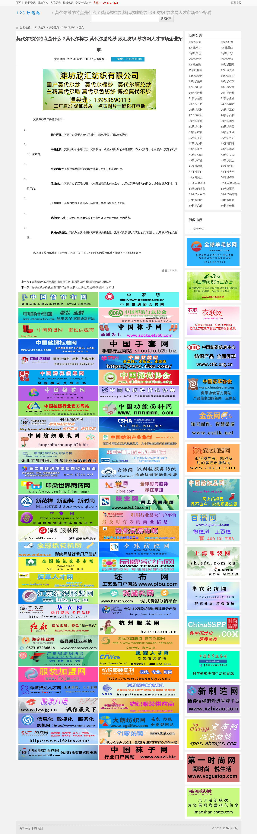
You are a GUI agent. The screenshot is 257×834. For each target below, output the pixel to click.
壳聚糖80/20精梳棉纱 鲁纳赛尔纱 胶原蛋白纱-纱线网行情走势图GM (71, 281)
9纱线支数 (195, 64)
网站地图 (37, 828)
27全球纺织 (195, 115)
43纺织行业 (195, 160)
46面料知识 (227, 166)
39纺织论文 (195, 149)
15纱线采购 (195, 81)
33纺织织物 (195, 132)
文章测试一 (200, 228)
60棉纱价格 (227, 205)
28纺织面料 (227, 115)
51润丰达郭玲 (197, 182)
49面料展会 (195, 177)
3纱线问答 (195, 47)
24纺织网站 (227, 103)
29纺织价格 (195, 120)
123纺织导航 (230, 828)
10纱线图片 (227, 64)
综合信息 (54, 27)
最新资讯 (30, 2)
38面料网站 (227, 143)
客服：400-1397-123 (105, 2)
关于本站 (24, 828)
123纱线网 (32, 13)
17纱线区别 (195, 87)
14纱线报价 (227, 75)
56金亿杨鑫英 (229, 194)
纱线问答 (43, 2)
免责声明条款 (83, 2)
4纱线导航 (227, 47)
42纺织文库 (227, 154)
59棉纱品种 (195, 205)
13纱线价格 (195, 75)
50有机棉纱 (227, 177)
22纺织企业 (227, 98)
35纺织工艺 (195, 137)
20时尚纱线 (227, 92)
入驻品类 (55, 2)
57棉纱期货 (195, 199)
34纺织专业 (227, 132)
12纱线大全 (227, 70)
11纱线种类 (195, 70)
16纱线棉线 (227, 81)
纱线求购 (68, 2)
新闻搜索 (166, 18)
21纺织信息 (195, 98)
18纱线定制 (227, 87)
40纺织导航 (227, 149)
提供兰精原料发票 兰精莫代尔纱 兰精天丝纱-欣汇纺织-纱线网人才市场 (73, 287)
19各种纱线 (195, 92)
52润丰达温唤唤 (230, 182)
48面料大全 (227, 171)
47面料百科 (195, 171)
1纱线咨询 (195, 41)
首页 (18, 2)
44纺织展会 (227, 160)
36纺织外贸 (227, 137)
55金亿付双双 (197, 194)
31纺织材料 (195, 126)
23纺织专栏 (195, 103)
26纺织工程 (227, 109)
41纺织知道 (195, 154)
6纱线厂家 (227, 53)
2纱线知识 (227, 41)
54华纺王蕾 (227, 188)
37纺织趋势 (195, 143)
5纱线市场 (195, 53)
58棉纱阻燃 (227, 199)
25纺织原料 (69, 27)
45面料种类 (195, 166)
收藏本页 (236, 2)
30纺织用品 (227, 120)
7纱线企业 (195, 58)
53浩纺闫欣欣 (197, 188)
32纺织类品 (227, 126)
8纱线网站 (227, 58)
